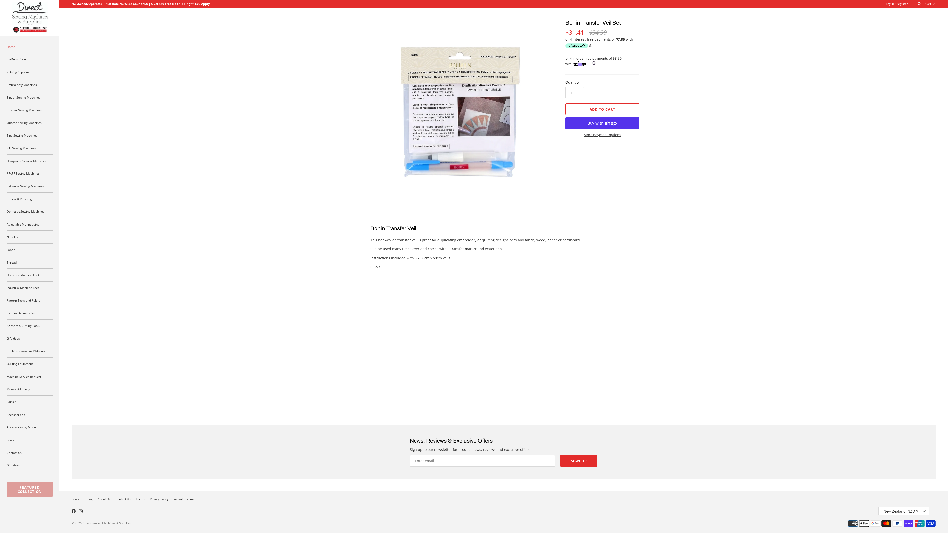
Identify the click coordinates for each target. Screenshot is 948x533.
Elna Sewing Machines (22, 135)
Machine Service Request (24, 377)
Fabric (11, 250)
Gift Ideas (13, 338)
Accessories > (16, 415)
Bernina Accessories (21, 313)
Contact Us (14, 453)
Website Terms (184, 499)
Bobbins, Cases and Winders (26, 351)
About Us (104, 499)
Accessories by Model (22, 427)
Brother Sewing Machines (24, 110)
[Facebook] (74, 511)
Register (902, 4)
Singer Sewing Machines (23, 97)
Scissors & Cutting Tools (23, 326)
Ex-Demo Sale (16, 59)
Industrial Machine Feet (23, 288)
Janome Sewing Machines (24, 123)
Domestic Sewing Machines (25, 211)
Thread (12, 262)
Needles (12, 237)
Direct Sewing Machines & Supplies (106, 523)
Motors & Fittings (18, 389)
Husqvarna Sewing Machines (26, 161)
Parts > (11, 402)
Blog (89, 499)
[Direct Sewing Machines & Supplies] (29, 18)
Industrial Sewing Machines (25, 186)
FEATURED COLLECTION (30, 489)
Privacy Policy (159, 499)
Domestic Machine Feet (23, 275)
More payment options (602, 135)
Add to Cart (602, 109)
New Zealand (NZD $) (901, 511)
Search (11, 440)
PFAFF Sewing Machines (23, 173)
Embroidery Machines (22, 85)
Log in (890, 4)
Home (11, 47)
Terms (140, 499)
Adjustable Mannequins (23, 224)
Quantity (572, 82)
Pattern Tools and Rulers (23, 300)
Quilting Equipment (20, 364)
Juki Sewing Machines (21, 148)
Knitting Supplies (18, 72)
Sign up (579, 460)
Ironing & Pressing (19, 199)
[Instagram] (81, 511)
